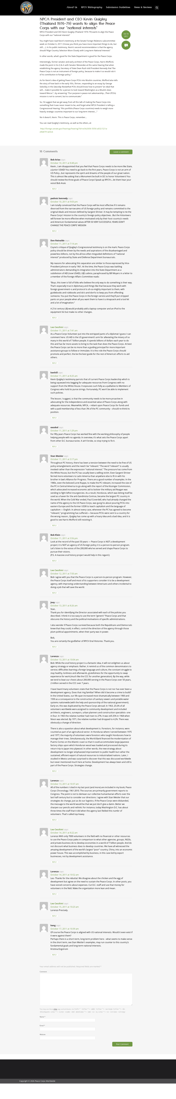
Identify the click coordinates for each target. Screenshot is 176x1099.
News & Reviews (143, 7)
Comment (43, 972)
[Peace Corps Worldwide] (26, 8)
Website (42, 1034)
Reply (54, 189)
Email (42, 1025)
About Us (72, 7)
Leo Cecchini (57, 327)
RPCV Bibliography (91, 7)
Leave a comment (121, 152)
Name (42, 1017)
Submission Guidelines (118, 7)
